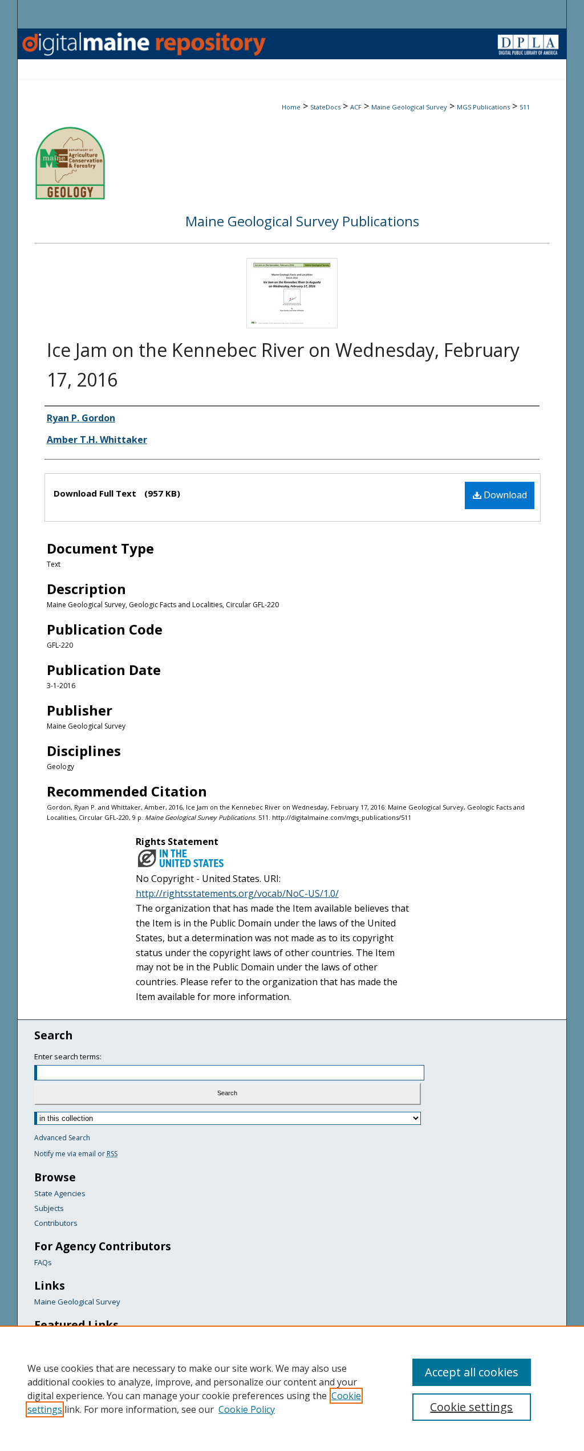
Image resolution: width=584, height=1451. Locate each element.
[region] (292, 1388)
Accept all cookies (471, 1372)
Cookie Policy (246, 1409)
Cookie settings (471, 1407)
